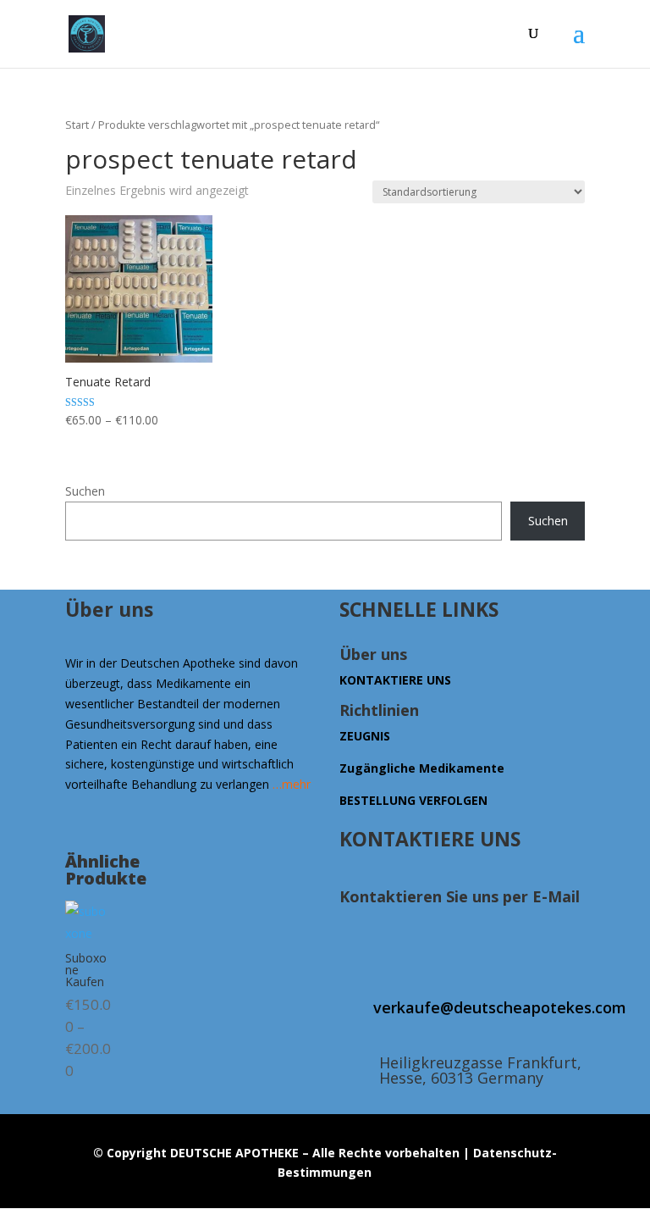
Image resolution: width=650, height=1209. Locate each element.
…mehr (292, 784)
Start (77, 124)
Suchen (85, 491)
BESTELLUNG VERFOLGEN (413, 800)
